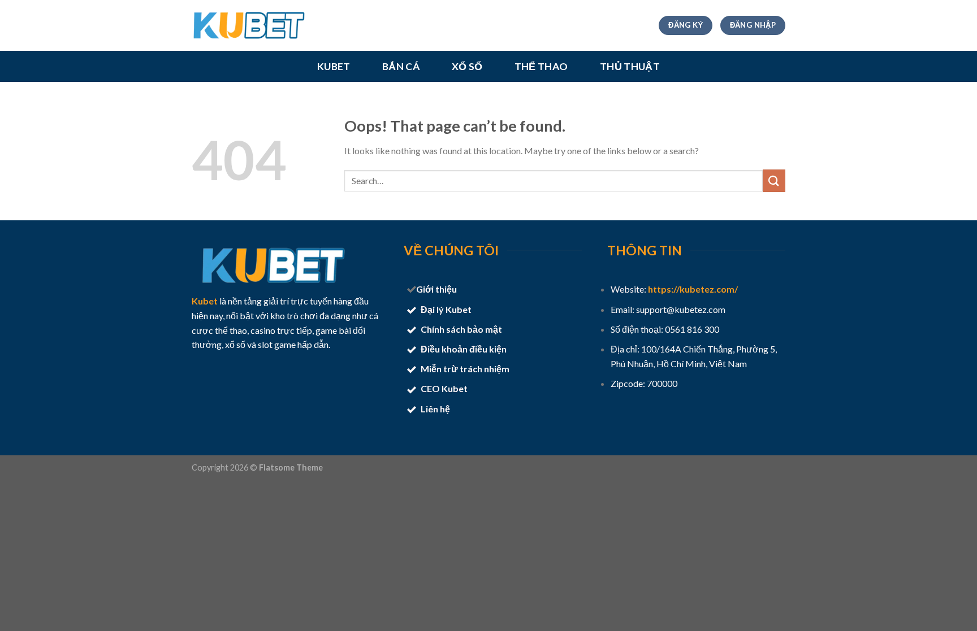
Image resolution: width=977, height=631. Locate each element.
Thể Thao (541, 66)
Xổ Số (467, 66)
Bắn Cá (401, 66)
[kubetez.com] (248, 25)
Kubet (334, 66)
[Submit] (774, 180)
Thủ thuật (630, 66)
